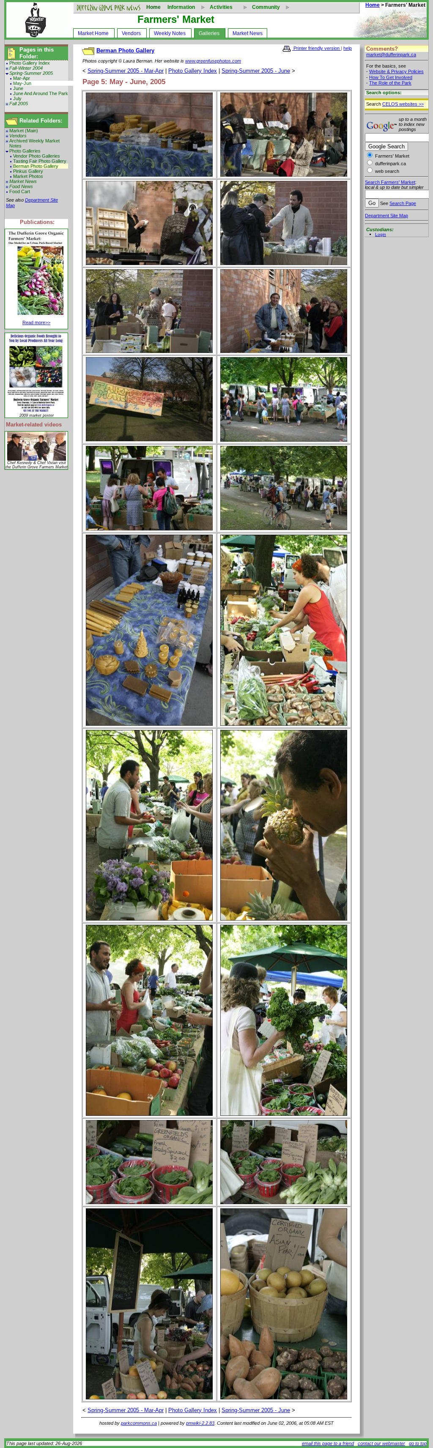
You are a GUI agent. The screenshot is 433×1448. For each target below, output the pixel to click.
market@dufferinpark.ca (391, 54)
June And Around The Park (40, 93)
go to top (418, 1443)
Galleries (209, 33)
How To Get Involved (390, 77)
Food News (21, 186)
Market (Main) (23, 130)
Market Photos (28, 176)
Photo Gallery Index (29, 63)
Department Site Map (386, 215)
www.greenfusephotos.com (213, 60)
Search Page (402, 203)
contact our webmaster (381, 1443)
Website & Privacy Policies (396, 71)
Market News (248, 33)
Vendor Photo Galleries (36, 155)
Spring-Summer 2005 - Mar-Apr (126, 71)
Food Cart (19, 191)
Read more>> (36, 322)
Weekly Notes (170, 33)
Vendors (131, 33)
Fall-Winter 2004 (26, 68)
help (347, 48)
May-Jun (22, 83)
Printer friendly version (316, 48)
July (17, 98)
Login (380, 234)
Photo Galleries (25, 150)
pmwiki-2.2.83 (200, 1423)
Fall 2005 (18, 103)
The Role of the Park (390, 82)
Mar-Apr (21, 78)
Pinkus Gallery (28, 171)
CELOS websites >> (403, 104)
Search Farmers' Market (390, 182)
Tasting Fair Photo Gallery (39, 161)
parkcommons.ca (139, 1423)
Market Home (93, 33)
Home (153, 7)
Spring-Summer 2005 (31, 73)
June (18, 88)
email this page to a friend (328, 1443)
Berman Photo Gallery (35, 166)
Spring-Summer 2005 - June (256, 71)
